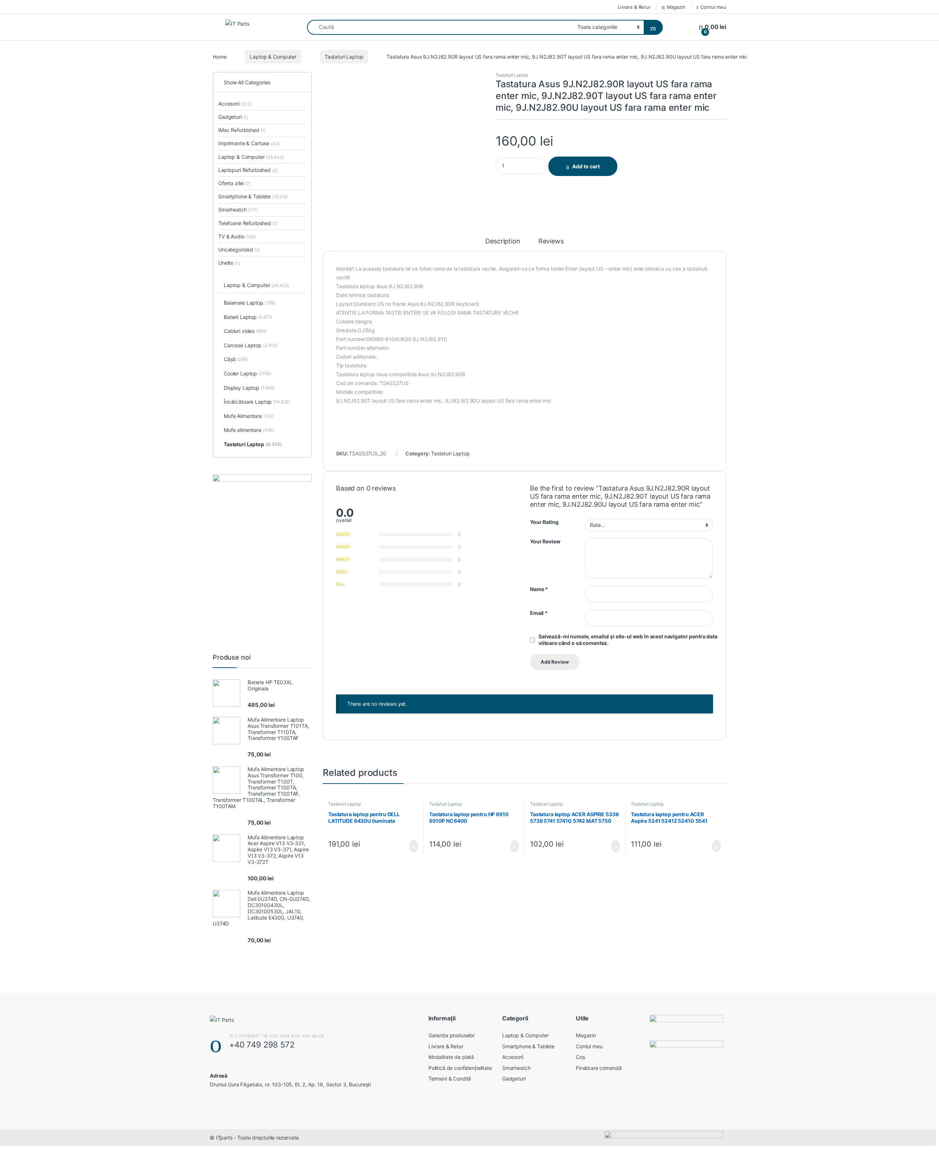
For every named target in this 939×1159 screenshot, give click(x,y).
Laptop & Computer (273, 57)
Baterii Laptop (248, 317)
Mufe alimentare (249, 430)
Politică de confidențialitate (460, 1068)
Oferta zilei (234, 183)
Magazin (676, 7)
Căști (236, 359)
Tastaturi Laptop (344, 57)
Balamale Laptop (249, 303)
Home (219, 57)
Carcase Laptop (250, 345)
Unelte (229, 263)
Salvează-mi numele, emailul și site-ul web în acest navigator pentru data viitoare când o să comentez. (627, 639)
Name (539, 589)
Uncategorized (239, 249)
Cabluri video (245, 331)
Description (502, 241)
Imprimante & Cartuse (248, 143)
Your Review (545, 541)
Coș (580, 1057)
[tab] (502, 244)
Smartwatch (238, 209)
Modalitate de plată (451, 1057)
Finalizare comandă (598, 1068)
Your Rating (544, 522)
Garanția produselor (451, 1035)
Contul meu (713, 7)
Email (539, 613)
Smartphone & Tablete (253, 196)
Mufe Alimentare (249, 416)
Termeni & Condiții (449, 1078)
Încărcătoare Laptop (257, 402)
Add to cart (586, 166)
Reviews (551, 241)
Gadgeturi (233, 117)
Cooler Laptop (247, 373)
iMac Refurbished (242, 130)
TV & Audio (237, 236)
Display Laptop (249, 388)
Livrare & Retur (634, 7)
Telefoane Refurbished (248, 223)
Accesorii (234, 103)
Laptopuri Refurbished (248, 170)
